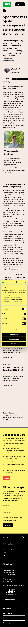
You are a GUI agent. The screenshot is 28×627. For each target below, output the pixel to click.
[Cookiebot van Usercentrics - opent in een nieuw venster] (16, 282)
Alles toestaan (14, 334)
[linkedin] (7, 537)
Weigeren (14, 343)
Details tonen (19, 330)
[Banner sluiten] (25, 282)
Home (5, 413)
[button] (20, 4)
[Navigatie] (23, 537)
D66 (14, 79)
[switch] (24, 314)
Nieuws (11, 413)
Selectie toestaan (14, 339)
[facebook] (4, 537)
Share (5, 81)
